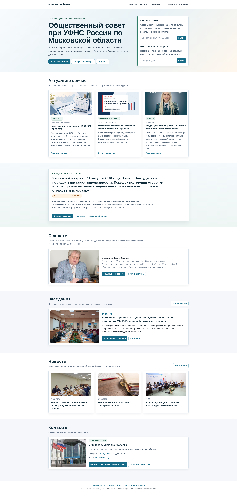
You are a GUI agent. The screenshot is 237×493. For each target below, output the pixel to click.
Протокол (135, 338)
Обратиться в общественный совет (107, 464)
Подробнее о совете (114, 274)
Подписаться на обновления (103, 485)
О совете (171, 4)
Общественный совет (59, 4)
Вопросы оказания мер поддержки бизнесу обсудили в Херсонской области (69, 405)
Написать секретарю (140, 464)
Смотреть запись (62, 216)
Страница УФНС (136, 274)
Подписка (103, 62)
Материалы (157, 4)
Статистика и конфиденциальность (131, 485)
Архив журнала (153, 153)
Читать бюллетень (59, 62)
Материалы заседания (115, 338)
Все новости (181, 366)
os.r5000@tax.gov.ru (104, 458)
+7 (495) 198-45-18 (106, 454)
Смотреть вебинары (83, 62)
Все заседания (180, 303)
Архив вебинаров (98, 216)
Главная (133, 4)
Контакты (183, 4)
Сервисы (143, 4)
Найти (181, 38)
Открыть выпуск (59, 153)
